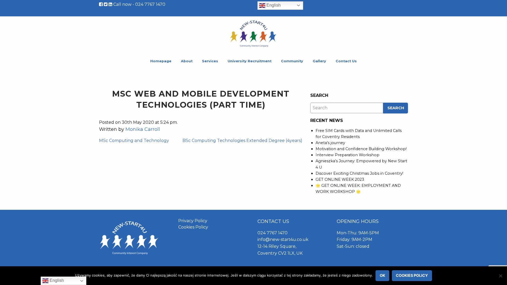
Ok (382, 275)
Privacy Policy (192, 220)
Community (292, 61)
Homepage (160, 61)
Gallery (319, 61)
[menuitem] (161, 61)
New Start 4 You (253, 34)
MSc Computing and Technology (134, 140)
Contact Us (346, 61)
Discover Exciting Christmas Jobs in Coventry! (359, 173)
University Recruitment (249, 61)
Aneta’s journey (330, 142)
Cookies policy (412, 275)
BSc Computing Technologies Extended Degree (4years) (242, 140)
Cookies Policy (193, 227)
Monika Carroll (142, 129)
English (273, 5)
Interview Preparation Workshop (347, 155)
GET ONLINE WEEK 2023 (340, 179)
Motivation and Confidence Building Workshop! (361, 148)
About (187, 61)
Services (210, 61)
